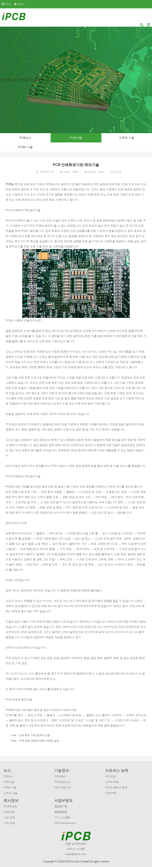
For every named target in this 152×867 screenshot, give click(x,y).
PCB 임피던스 (62, 782)
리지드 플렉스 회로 (116, 787)
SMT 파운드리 (62, 787)
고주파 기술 (126, 138)
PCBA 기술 (25, 147)
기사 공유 (116, 172)
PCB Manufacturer (65, 823)
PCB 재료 (59, 776)
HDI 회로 (110, 776)
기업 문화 (9, 817)
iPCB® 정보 (10, 806)
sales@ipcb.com (76, 854)
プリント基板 (62, 817)
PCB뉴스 (25, 138)
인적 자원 (9, 823)
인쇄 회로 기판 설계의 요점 (34, 735)
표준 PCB (110, 793)
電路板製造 (60, 812)
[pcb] (14, 16)
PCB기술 (76, 138)
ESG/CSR (9, 812)
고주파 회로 (112, 782)
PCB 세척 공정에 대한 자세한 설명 (39, 741)
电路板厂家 (60, 806)
